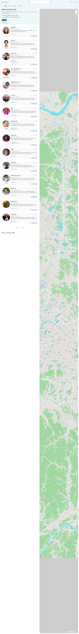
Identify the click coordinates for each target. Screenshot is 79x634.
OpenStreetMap (73, 631)
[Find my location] (76, 16)
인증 (15, 5)
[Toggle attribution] (77, 632)
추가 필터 (21, 5)
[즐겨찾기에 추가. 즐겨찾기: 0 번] (36, 53)
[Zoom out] (76, 13)
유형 (4, 5)
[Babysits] (5, 2)
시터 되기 (72, 2)
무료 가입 (4, 20)
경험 (10, 5)
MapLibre (68, 631)
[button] (56, 317)
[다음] (22, 228)
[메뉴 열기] (76, 2)
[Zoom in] (76, 11)
